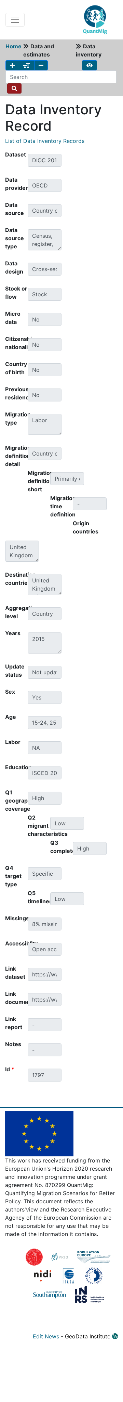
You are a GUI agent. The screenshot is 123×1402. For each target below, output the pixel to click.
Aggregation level (16, 612)
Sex (10, 691)
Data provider (16, 183)
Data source (14, 208)
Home (13, 46)
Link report (13, 1023)
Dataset (15, 154)
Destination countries (16, 578)
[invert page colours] (89, 65)
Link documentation (16, 997)
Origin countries (84, 527)
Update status (15, 670)
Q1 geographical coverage (16, 800)
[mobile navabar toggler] (15, 20)
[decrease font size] (41, 65)
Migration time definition (61, 506)
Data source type (14, 238)
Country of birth (16, 368)
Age (10, 716)
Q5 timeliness (39, 897)
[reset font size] (27, 65)
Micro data (12, 317)
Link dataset (15, 972)
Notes (13, 1044)
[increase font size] (12, 65)
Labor (12, 742)
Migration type (16, 418)
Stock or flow (16, 292)
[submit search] (14, 88)
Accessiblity (16, 943)
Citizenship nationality (16, 342)
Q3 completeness (61, 846)
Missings (16, 918)
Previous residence (16, 393)
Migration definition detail (16, 455)
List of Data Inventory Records (44, 140)
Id (9, 1069)
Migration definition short (39, 481)
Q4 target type (13, 876)
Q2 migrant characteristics (39, 825)
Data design (14, 267)
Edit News (46, 1336)
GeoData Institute (88, 1336)
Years (12, 633)
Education (16, 767)
